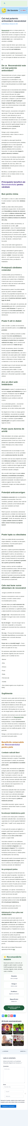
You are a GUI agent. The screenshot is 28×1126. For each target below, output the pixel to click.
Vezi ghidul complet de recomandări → (14, 1007)
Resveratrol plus (19, 717)
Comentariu (6, 1066)
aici (14, 949)
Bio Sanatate (13, 10)
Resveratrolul (5, 30)
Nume (4, 1084)
